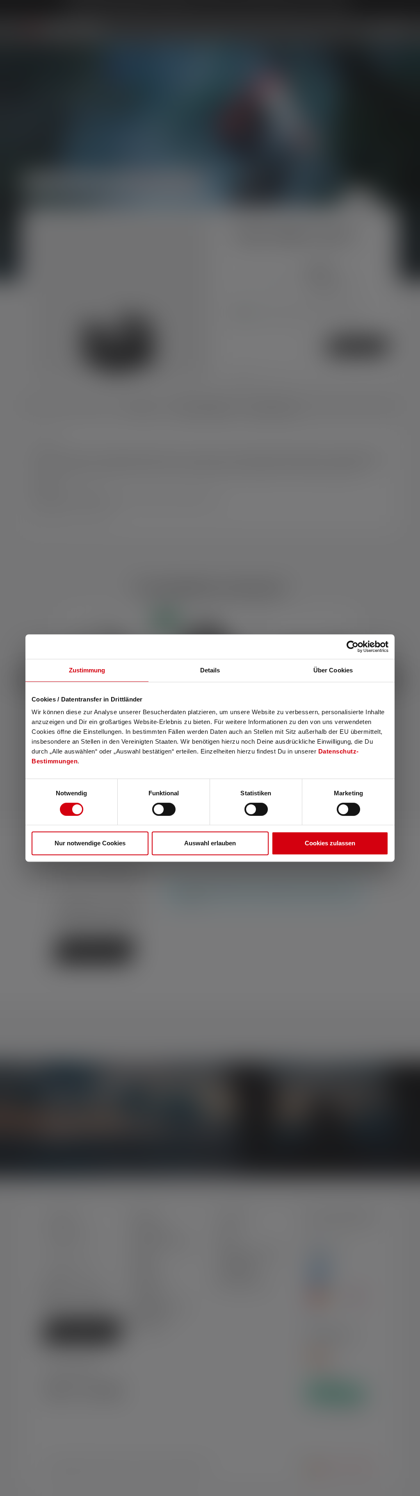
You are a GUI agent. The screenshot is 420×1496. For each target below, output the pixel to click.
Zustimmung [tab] (87, 670)
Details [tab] (210, 670)
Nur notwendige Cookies (90, 843)
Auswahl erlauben (210, 843)
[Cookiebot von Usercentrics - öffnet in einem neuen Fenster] (352, 646)
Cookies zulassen (330, 843)
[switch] (164, 809)
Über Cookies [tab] (333, 670)
